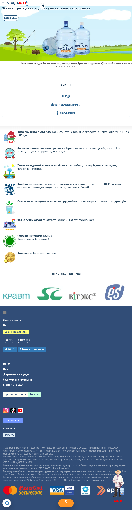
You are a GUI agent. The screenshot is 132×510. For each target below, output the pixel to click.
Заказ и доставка (12, 320)
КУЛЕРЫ (11, 349)
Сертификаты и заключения (17, 379)
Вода (67, 96)
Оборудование (67, 113)
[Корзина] (66, 5)
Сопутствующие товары (67, 104)
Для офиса (23, 339)
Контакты (9, 435)
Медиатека (13, 420)
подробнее (10, 18)
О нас (6, 369)
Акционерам (9, 428)
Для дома (9, 339)
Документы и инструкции (16, 374)
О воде (6, 364)
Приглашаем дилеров (15, 394)
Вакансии (34, 394)
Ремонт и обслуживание (33, 349)
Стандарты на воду (13, 385)
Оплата (6, 325)
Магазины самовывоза (16, 332)
